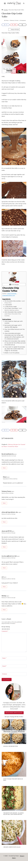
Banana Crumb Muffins (10, 746)
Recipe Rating (6, 627)
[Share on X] (22, 25)
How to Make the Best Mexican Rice (13, 779)
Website (4, 674)
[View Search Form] (24, 3)
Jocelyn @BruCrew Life (9, 556)
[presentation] (14, 731)
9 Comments (23, 20)
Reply (4, 468)
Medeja (4, 596)
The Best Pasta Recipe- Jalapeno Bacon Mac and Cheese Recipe (13, 813)
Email (4, 666)
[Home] (2, 10)
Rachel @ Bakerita (8, 454)
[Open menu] (4, 3)
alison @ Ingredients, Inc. (10, 512)
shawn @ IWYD (6, 531)
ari (3, 577)
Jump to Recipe (15, 29)
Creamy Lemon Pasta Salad (11, 847)
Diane (7, 20)
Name (4, 658)
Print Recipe (15, 284)
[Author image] (3, 20)
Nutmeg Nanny (6, 491)
